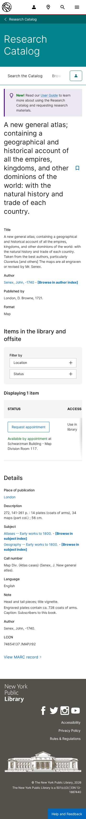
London (10, 497)
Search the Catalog (25, 75)
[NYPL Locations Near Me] (48, 7)
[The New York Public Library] (6, 7)
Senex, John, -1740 (19, 282)
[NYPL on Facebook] (43, 711)
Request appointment (28, 427)
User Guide (49, 95)
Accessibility (71, 722)
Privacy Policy (70, 730)
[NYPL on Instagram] (65, 711)
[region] (43, 430)
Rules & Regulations (65, 739)
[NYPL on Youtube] (76, 711)
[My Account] (34, 7)
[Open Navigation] (77, 7)
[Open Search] (62, 7)
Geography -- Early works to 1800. (31, 544)
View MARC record (21, 657)
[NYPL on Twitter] (54, 711)
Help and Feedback (67, 814)
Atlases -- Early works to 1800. (28, 533)
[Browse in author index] (58, 282)
